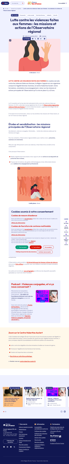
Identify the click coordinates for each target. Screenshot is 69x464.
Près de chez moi (66, 228)
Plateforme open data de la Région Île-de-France (57, 428)
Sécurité (55, 15)
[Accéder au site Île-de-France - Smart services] (57, 436)
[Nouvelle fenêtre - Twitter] (14, 447)
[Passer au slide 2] (5, 411)
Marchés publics (23, 444)
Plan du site (37, 440)
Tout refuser (36, 247)
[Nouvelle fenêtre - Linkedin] (11, 447)
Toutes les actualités (16, 8)
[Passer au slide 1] (3, 411)
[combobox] (17, 3)
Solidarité (49, 15)
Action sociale (30, 15)
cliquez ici (33, 241)
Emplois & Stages (66, 240)
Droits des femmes (40, 15)
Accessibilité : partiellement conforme (41, 428)
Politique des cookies (40, 431)
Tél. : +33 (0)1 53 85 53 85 (10, 435)
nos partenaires (28, 218)
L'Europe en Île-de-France (55, 432)
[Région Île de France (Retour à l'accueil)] (34, 3)
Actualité (15, 15)
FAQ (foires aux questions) (23, 435)
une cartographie (29, 271)
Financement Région (24, 447)
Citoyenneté (22, 15)
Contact (66, 244)
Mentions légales (39, 442)
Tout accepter (23, 247)
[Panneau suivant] (65, 411)
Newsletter (66, 235)
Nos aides (66, 223)
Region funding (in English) (24, 450)
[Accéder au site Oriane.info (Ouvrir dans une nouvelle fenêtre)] (57, 440)
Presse (21, 432)
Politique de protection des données (40, 434)
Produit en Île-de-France (57, 443)
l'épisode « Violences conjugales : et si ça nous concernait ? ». (21, 317)
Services (66, 232)
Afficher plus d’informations (18, 222)
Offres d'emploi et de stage (25, 441)
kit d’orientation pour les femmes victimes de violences (42, 262)
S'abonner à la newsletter (10, 441)
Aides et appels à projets (26, 427)
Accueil (6, 8)
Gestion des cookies (39, 437)
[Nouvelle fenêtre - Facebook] (4, 447)
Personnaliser (48, 247)
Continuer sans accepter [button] (44, 252)
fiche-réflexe (19, 264)
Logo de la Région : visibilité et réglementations (39, 446)
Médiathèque (22, 429)
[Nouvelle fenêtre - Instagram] (7, 447)
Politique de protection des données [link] (26, 252)
